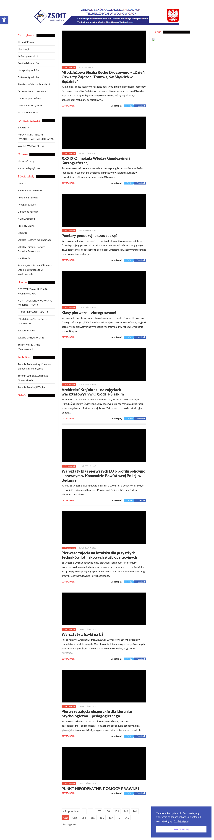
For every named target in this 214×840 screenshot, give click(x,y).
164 (83, 817)
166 (102, 817)
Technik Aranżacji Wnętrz (31, 386)
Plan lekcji (23, 48)
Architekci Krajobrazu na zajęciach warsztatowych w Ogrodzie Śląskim (93, 391)
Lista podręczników (28, 70)
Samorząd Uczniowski (30, 190)
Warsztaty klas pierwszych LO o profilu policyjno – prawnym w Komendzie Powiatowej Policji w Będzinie (103, 475)
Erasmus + (23, 232)
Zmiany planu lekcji (28, 56)
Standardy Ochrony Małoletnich (35, 84)
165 (93, 817)
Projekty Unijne (26, 225)
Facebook (141, 106)
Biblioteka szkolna (28, 211)
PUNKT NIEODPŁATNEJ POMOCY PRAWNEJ (100, 788)
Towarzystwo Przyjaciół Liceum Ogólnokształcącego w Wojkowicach (35, 270)
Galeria (22, 183)
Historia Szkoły (26, 161)
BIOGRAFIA (24, 127)
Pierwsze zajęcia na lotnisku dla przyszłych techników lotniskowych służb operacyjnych (99, 555)
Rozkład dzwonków (28, 63)
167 (111, 817)
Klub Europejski (26, 218)
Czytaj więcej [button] (181, 821)
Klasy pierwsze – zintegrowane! (89, 312)
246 (127, 817)
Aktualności (70, 67)
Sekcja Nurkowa (26, 330)
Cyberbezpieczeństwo (30, 98)
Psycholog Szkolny (28, 197)
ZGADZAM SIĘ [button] (181, 829)
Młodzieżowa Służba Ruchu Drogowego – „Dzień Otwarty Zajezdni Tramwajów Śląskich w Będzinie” (103, 77)
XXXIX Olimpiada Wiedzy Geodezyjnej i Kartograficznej (96, 160)
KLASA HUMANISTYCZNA (33, 311)
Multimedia (24, 258)
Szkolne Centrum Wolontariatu (34, 239)
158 (107, 811)
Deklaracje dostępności (30, 105)
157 (98, 811)
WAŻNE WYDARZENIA (31, 145)
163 (74, 817)
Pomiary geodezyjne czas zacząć (89, 235)
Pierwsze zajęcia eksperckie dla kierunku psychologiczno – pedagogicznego (97, 713)
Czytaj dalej (68, 106)
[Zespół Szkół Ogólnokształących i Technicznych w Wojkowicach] (115, 22)
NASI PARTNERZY (28, 112)
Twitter (130, 106)
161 (135, 811)
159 (117, 811)
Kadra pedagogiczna (29, 168)
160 (126, 811)
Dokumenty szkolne (28, 77)
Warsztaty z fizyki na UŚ (83, 634)
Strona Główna (26, 41)
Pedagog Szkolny (27, 204)
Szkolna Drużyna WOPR (31, 337)
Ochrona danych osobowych (33, 91)
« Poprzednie (70, 811)
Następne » (69, 824)
